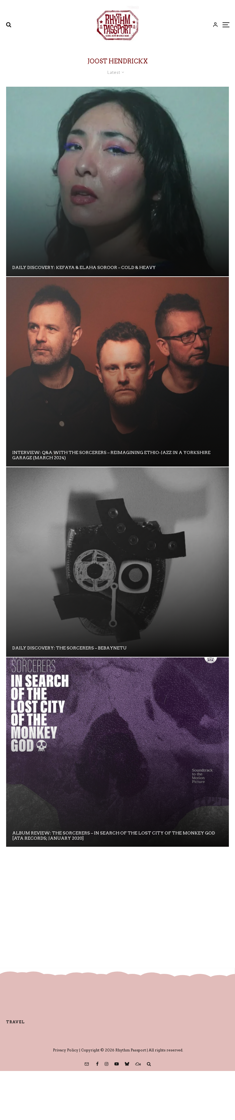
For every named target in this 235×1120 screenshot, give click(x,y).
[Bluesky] (127, 1064)
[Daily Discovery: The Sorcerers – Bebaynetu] (117, 562)
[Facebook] (97, 1064)
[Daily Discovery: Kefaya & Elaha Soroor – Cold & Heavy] (117, 181)
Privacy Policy (65, 1050)
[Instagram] (106, 1064)
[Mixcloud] (138, 1064)
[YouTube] (116, 1064)
